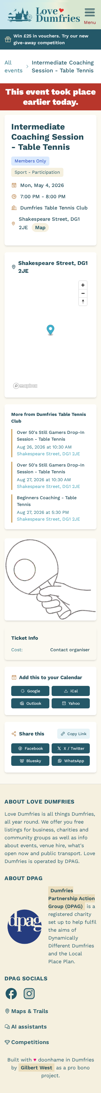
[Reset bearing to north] (83, 301)
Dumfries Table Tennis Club (54, 208)
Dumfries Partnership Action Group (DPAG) (71, 898)
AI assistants (29, 1026)
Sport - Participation (37, 172)
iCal (74, 691)
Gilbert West (36, 1067)
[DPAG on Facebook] (11, 993)
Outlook (33, 703)
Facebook (34, 748)
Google (33, 691)
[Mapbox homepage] (25, 386)
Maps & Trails (29, 1011)
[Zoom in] (83, 285)
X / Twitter (74, 748)
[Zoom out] (83, 293)
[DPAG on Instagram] (29, 993)
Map (40, 227)
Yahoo (74, 703)
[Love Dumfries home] (43, 16)
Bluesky (33, 761)
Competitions (30, 1042)
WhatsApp (74, 761)
